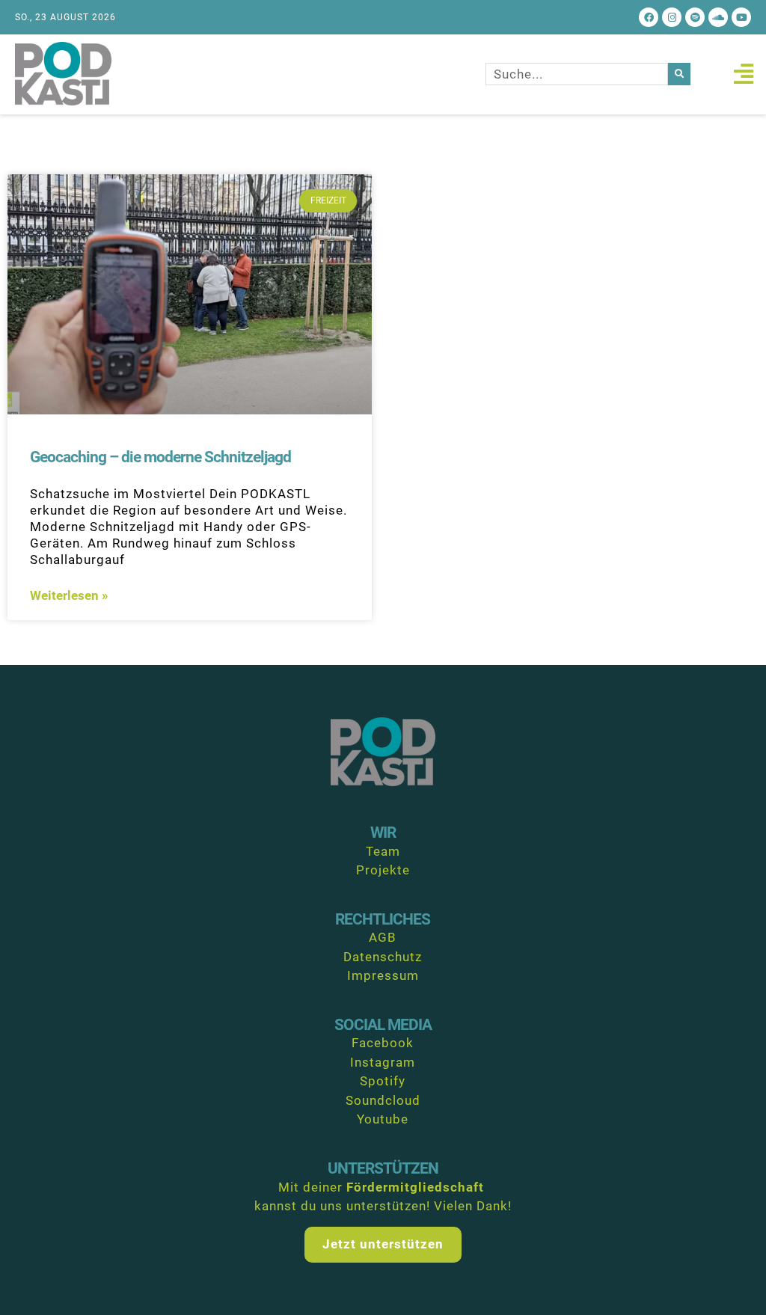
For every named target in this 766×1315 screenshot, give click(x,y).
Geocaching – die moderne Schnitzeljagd (160, 457)
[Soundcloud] (718, 17)
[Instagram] (671, 17)
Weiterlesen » (69, 595)
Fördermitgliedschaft (415, 1187)
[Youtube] (741, 17)
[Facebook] (648, 17)
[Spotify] (695, 17)
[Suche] (679, 74)
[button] (743, 74)
